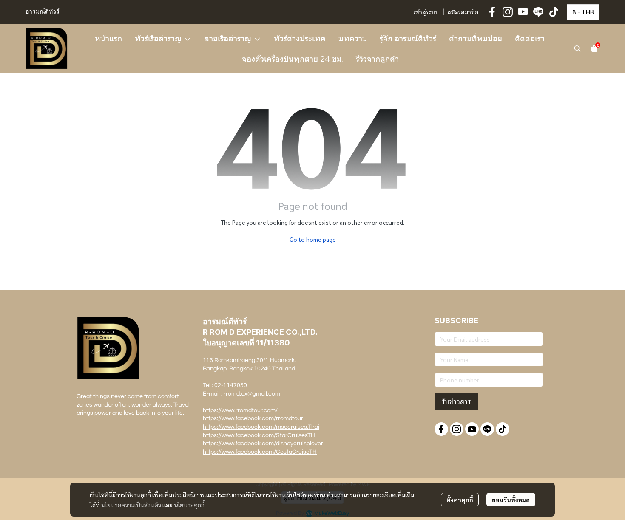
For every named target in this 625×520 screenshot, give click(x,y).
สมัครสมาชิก (462, 13)
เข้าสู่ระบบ (426, 13)
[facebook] (492, 12)
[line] (538, 12)
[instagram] (507, 12)
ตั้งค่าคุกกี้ (459, 499)
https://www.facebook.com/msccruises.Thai (261, 427)
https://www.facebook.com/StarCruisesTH (259, 435)
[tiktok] (553, 12)
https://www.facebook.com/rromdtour (253, 418)
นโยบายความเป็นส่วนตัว (131, 505)
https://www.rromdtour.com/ (240, 410)
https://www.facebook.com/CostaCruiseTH (260, 452)
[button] (583, 12)
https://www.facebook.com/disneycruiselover (263, 444)
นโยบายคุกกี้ (189, 505)
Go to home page (313, 239)
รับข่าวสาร (456, 401)
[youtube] (523, 12)
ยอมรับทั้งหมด (511, 499)
